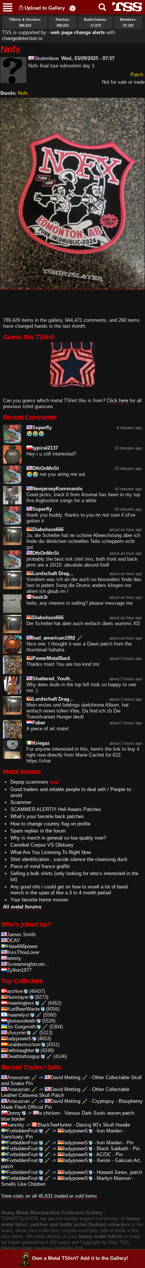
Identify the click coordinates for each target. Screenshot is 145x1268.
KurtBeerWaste (23, 1009)
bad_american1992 (53, 638)
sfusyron (16, 1032)
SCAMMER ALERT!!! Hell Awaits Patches (55, 809)
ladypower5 (19, 1038)
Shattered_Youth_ (52, 678)
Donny (14, 1113)
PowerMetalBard (51, 658)
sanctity (15, 1125)
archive (15, 991)
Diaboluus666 (48, 529)
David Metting (65, 1077)
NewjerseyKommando (57, 488)
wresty (14, 958)
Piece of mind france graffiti (40, 866)
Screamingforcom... (28, 964)
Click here (117, 400)
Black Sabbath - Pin (118, 1148)
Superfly (42, 427)
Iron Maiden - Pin (115, 1142)
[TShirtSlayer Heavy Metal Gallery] (124, 6)
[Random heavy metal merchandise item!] (72, 8)
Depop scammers (29, 782)
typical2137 (45, 448)
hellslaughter (20, 1050)
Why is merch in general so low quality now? (58, 838)
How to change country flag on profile (50, 824)
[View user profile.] (13, 80)
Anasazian (18, 1077)
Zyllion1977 (19, 970)
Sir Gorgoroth (21, 1027)
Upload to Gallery (45, 8)
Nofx (23, 93)
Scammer (20, 802)
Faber (38, 722)
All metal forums (22, 907)
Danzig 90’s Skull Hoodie (103, 1125)
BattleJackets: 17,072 (95, 22)
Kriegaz (41, 743)
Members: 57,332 (128, 22)
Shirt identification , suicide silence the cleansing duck (69, 859)
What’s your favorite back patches (47, 816)
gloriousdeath (21, 1021)
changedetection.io (22, 38)
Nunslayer (18, 997)
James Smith (21, 934)
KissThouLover (23, 952)
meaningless (20, 1003)
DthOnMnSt (45, 468)
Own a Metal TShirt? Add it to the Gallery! (80, 1258)
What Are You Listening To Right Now (50, 852)
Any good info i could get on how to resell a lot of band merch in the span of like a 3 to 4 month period (69, 889)
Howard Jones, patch (119, 1172)
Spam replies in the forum (38, 831)
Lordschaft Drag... (53, 573)
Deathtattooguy (23, 1056)
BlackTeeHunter (55, 1125)
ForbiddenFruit (22, 1131)
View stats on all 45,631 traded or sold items (49, 1196)
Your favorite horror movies (39, 899)
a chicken (49, 1113)
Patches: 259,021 (63, 22)
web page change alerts (78, 32)
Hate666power (22, 946)
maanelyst (18, 1015)
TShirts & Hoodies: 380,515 (25, 22)
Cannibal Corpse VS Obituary (42, 845)
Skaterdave (46, 58)
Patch (136, 74)
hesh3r (40, 597)
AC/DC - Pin (109, 1154)
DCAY (13, 940)
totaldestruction (23, 1044)
